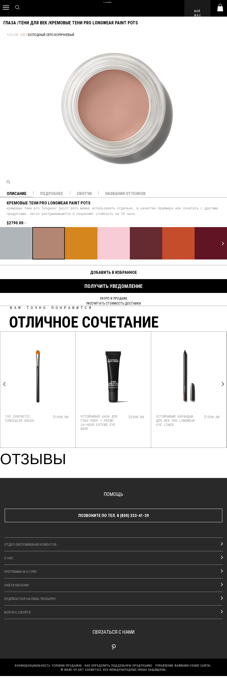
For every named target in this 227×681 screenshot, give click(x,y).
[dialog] (24, 418)
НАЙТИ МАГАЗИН (16, 585)
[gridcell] (16, 243)
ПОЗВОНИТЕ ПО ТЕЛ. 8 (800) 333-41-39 (113, 515)
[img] (37, 376)
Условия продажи (66, 665)
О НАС (8, 558)
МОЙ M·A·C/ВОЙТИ (17, 612)
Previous (4, 384)
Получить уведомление (113, 286)
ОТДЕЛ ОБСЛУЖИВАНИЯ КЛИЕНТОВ (30, 544)
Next (223, 384)
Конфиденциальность (32, 665)
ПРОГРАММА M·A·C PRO (20, 571)
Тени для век (33, 22)
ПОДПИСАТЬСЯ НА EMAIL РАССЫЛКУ (30, 598)
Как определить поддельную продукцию (117, 665)
